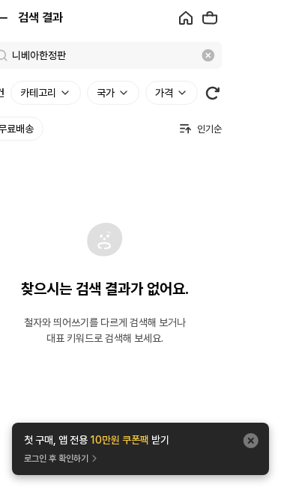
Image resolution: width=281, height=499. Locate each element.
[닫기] (251, 441)
